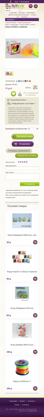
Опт (18, 17)
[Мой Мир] (26, 81)
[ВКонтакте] (19, 81)
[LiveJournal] (28, 81)
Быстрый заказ (25, 136)
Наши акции (30, 12)
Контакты (24, 17)
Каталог (22, 401)
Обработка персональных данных (18, 15)
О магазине (13, 12)
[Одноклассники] (23, 81)
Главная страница (10, 22)
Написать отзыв (26, 155)
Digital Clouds (33, 411)
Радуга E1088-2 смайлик (27, 24)
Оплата (17, 405)
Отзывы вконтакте (19, 150)
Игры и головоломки (11, 24)
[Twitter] (21, 81)
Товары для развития (24, 22)
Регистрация (25, 1)
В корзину (24, 143)
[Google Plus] (30, 81)
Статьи (33, 15)
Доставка (22, 12)
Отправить (29, 184)
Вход (16, 1)
